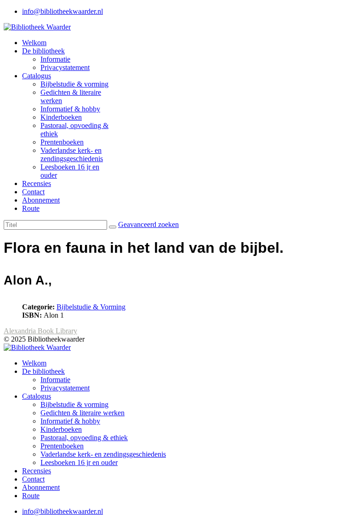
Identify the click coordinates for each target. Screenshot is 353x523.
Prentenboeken (62, 142)
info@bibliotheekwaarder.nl (62, 11)
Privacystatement (65, 67)
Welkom (34, 42)
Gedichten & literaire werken (82, 413)
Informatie (55, 59)
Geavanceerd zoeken (148, 224)
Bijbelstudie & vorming (74, 84)
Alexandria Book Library (40, 331)
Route (31, 208)
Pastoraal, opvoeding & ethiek (84, 438)
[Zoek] (112, 227)
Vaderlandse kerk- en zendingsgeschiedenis (71, 154)
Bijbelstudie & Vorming (91, 307)
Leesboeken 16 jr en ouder (79, 462)
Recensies (36, 183)
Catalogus (36, 76)
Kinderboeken (61, 117)
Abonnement (41, 200)
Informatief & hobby (70, 109)
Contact (33, 192)
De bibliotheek (43, 51)
